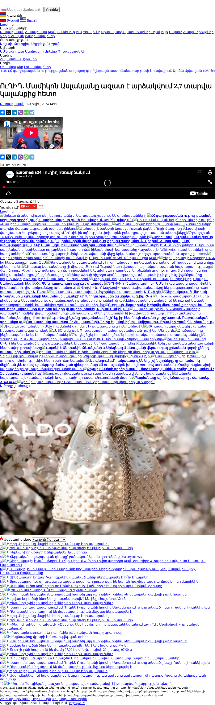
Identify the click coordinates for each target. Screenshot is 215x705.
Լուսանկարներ (37, 67)
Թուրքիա (22, 44)
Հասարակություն (40, 32)
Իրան (55, 44)
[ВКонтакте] (2, 112)
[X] (8, 112)
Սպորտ (175, 32)
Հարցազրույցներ (198, 32)
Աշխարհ (29, 59)
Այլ (83, 51)
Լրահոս (7, 24)
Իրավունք (91, 32)
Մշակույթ (159, 32)
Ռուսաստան (69, 51)
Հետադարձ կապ (15, 699)
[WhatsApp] (26, 112)
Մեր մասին (41, 699)
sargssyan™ (77, 703)
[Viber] (20, 112)
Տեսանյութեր (11, 67)
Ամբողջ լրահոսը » (15, 386)
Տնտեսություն (69, 32)
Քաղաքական (12, 32)
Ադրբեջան (40, 44)
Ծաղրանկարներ (40, 36)
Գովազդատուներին (69, 699)
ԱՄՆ (4, 51)
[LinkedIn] (14, 112)
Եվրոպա (16, 51)
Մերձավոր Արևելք (41, 51)
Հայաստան (10, 59)
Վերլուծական (12, 36)
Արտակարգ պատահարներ (126, 32)
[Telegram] (31, 112)
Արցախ (6, 44)
